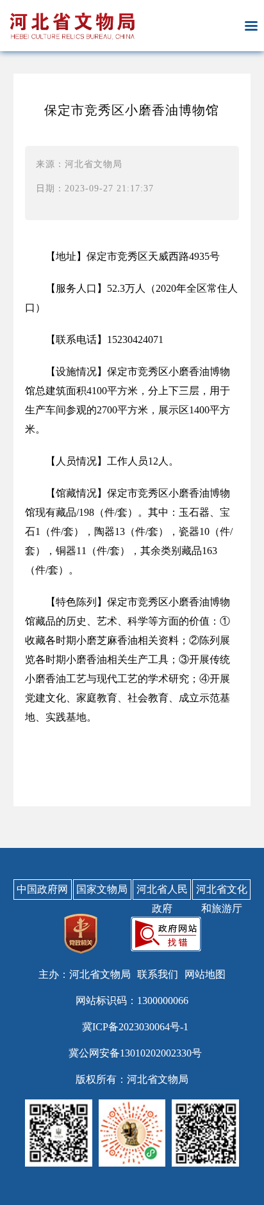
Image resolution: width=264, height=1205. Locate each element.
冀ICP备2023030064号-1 (135, 1026)
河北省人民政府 (162, 892)
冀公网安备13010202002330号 (135, 1053)
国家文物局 (102, 889)
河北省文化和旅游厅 (221, 892)
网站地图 (205, 974)
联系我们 (157, 974)
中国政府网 (42, 889)
